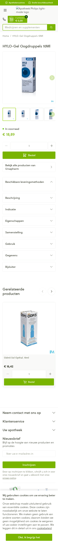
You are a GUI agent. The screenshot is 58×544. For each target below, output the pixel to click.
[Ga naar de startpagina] (32, 11)
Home (6, 36)
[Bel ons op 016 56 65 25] (4, 19)
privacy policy (9, 478)
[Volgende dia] (51, 291)
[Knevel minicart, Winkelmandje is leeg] (11, 19)
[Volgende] (52, 77)
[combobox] (25, 27)
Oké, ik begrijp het (29, 537)
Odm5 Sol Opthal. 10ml (16, 357)
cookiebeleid (44, 528)
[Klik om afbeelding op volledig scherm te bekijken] (29, 78)
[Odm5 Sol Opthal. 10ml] (29, 328)
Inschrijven (29, 465)
